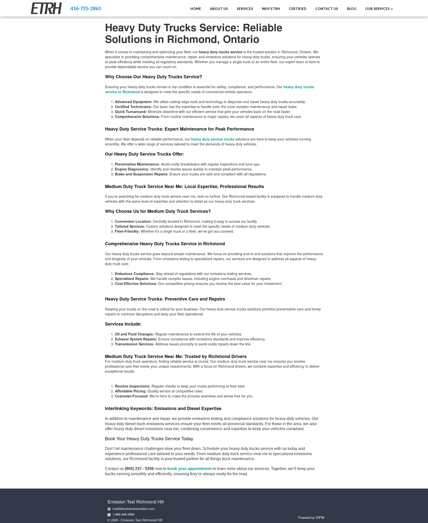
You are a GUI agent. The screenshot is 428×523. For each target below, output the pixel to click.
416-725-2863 (85, 8)
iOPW (320, 517)
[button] (379, 9)
